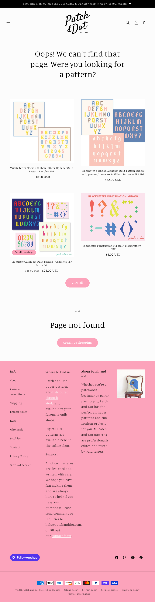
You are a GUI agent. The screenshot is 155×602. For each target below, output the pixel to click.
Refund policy (71, 590)
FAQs (13, 420)
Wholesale (16, 429)
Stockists (16, 438)
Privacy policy (89, 590)
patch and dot (31, 590)
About (14, 380)
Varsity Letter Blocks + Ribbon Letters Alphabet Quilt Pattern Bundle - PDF (42, 169)
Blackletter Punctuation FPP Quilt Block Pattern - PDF (113, 247)
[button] (8, 22)
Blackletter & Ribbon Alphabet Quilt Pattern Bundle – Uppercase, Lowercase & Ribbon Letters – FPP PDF (113, 172)
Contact (15, 447)
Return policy (19, 411)
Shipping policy (131, 590)
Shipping (16, 403)
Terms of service (110, 590)
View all (77, 282)
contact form (61, 536)
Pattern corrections (17, 392)
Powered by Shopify (49, 590)
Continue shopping (77, 342)
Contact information (79, 594)
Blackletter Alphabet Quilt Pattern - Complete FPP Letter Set (42, 263)
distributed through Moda (57, 397)
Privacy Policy (19, 456)
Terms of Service (20, 465)
